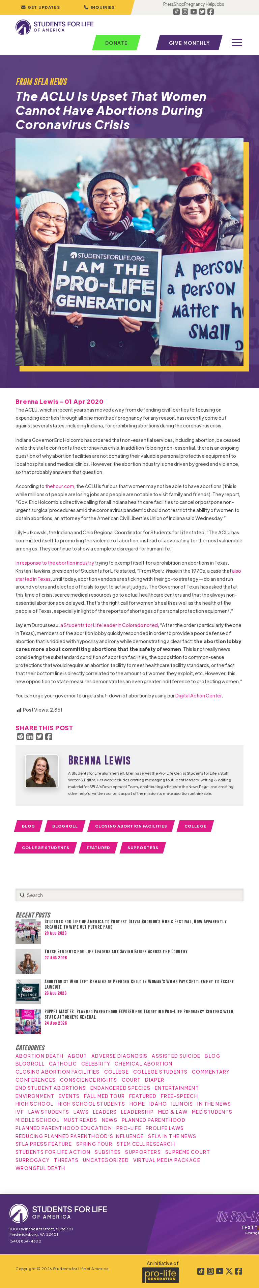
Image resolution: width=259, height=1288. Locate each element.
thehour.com (59, 486)
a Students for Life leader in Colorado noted (109, 625)
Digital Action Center (198, 695)
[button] (99, 7)
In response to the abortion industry (55, 563)
